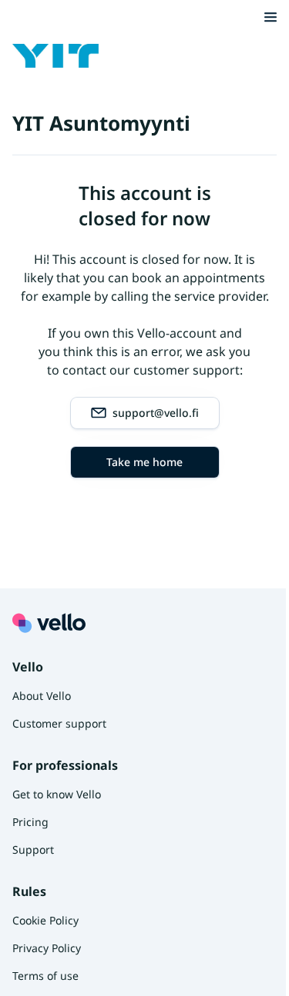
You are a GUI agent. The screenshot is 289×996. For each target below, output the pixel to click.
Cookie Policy (45, 920)
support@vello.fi (156, 412)
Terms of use (45, 975)
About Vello (41, 695)
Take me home (144, 462)
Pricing (30, 821)
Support (33, 849)
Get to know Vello (56, 794)
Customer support (59, 723)
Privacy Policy (46, 948)
